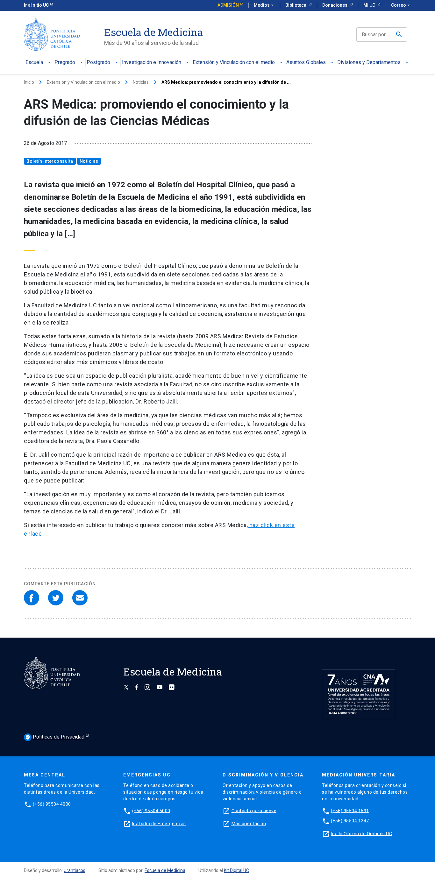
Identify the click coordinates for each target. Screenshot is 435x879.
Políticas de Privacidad (54, 737)
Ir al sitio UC (36, 5)
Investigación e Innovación (151, 62)
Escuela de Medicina (165, 870)
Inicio (29, 82)
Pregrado (64, 62)
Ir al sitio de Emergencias (159, 823)
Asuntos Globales (306, 62)
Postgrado (98, 62)
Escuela (34, 62)
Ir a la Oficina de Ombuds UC (361, 833)
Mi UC (369, 5)
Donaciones (335, 5)
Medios (264, 5)
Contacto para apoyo (254, 810)
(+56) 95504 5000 (151, 810)
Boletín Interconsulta (49, 161)
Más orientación (249, 823)
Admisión (228, 5)
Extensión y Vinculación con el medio (234, 62)
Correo (401, 5)
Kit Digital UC (236, 870)
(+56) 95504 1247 (350, 820)
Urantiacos (74, 870)
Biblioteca (296, 5)
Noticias (141, 82)
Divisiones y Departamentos (369, 62)
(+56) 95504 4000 (52, 803)
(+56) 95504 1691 (350, 810)
